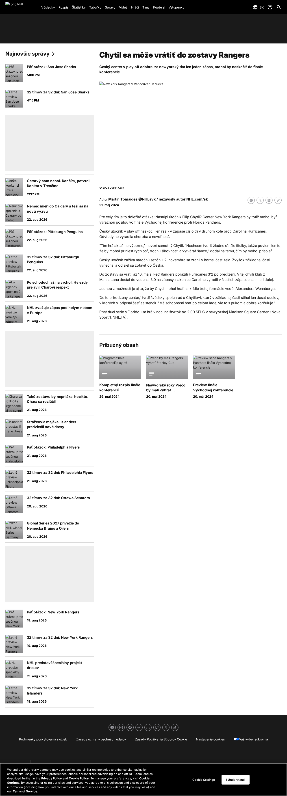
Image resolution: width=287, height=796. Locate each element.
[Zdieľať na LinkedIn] (269, 200)
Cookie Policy (79, 778)
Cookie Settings (203, 779)
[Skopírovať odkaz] (278, 200)
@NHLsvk (147, 199)
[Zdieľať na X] (260, 200)
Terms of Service (25, 791)
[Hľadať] (279, 7)
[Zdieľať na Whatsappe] (251, 200)
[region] (143, 779)
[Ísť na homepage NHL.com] (21, 7)
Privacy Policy (51, 778)
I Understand (235, 779)
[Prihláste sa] (270, 7)
